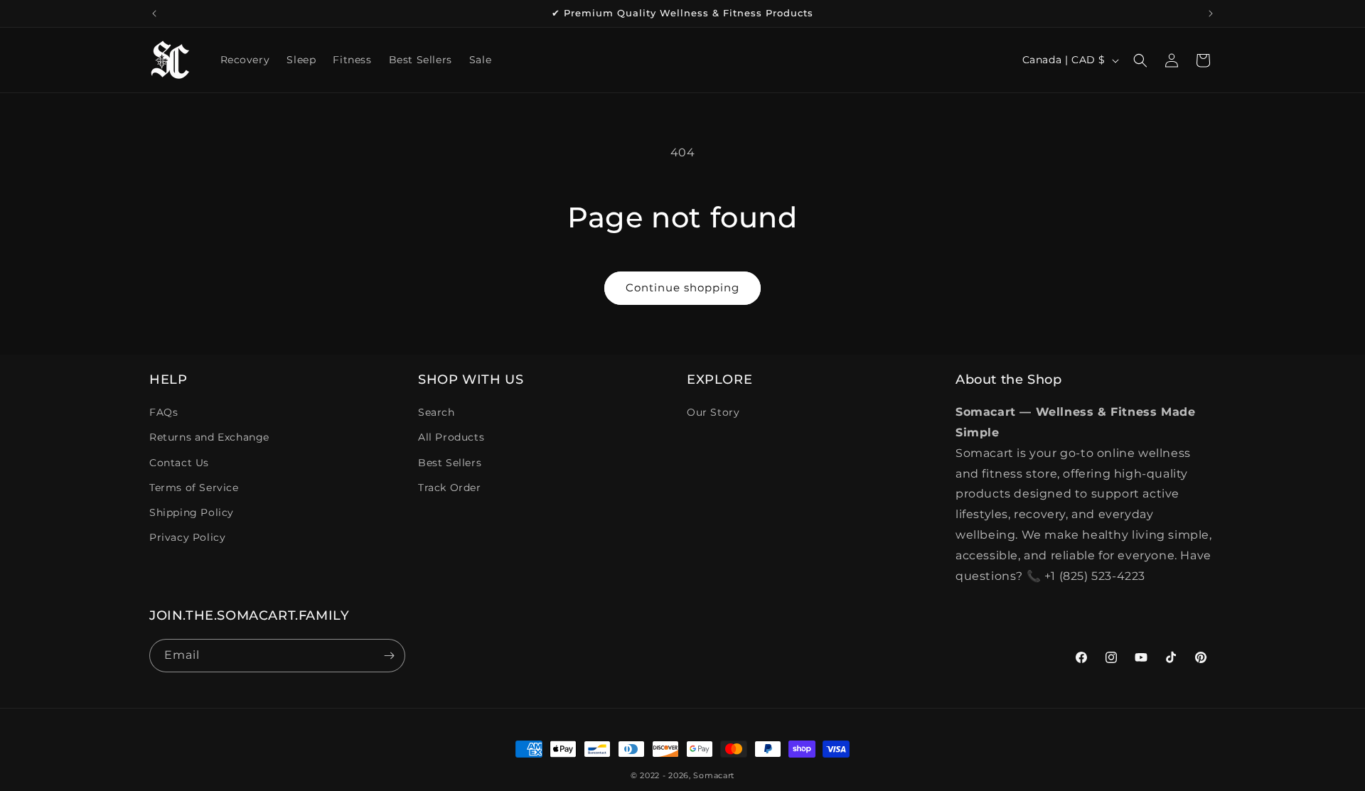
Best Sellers (449, 462)
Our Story (713, 412)
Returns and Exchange (209, 437)
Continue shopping (682, 287)
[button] (1140, 60)
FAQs (163, 412)
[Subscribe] (389, 655)
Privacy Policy (187, 537)
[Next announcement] (1210, 13)
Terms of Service (194, 487)
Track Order (449, 487)
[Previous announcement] (154, 13)
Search (436, 412)
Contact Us (179, 462)
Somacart (713, 775)
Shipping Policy (191, 512)
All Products (451, 437)
